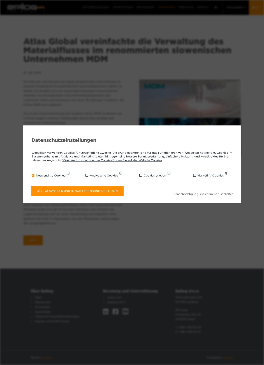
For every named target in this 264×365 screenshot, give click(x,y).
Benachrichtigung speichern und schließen (203, 194)
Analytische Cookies (104, 175)
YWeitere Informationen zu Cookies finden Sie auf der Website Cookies (112, 160)
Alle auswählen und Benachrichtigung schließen (77, 190)
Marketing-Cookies (211, 175)
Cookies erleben (155, 175)
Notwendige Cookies (50, 175)
